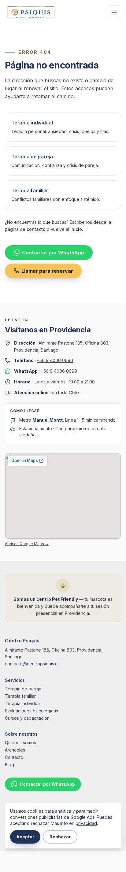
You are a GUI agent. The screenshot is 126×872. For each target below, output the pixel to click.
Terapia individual (23, 703)
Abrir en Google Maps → (27, 543)
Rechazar (60, 836)
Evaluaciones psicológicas (31, 710)
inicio (76, 229)
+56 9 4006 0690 (55, 360)
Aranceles (15, 749)
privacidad (86, 823)
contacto (36, 229)
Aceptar (25, 836)
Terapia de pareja (23, 688)
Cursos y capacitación (27, 718)
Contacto (14, 757)
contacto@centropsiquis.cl (31, 663)
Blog (9, 764)
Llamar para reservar (47, 271)
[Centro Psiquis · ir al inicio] (31, 12)
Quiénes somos (20, 742)
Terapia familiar (20, 696)
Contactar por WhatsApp (53, 252)
